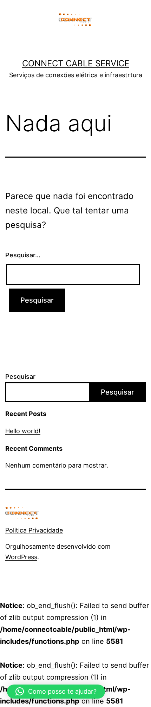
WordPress (21, 557)
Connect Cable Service (75, 63)
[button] (56, 692)
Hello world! (22, 431)
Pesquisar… (22, 255)
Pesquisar (20, 376)
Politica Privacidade (34, 530)
